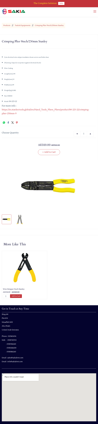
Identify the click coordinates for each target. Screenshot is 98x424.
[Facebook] (8, 122)
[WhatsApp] (4, 122)
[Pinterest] (17, 122)
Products (6, 25)
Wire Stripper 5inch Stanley (13, 289)
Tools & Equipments (22, 25)
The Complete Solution (45, 3)
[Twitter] (12, 122)
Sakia (61, 3)
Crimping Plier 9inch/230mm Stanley (49, 25)
